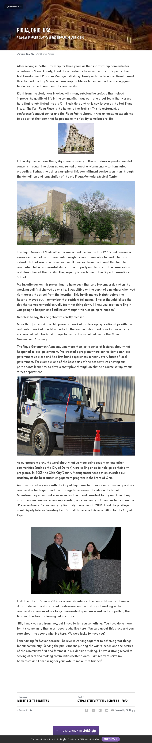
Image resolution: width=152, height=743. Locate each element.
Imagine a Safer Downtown (33, 701)
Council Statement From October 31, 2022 (102, 701)
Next (79, 696)
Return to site (15, 6)
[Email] (106, 710)
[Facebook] (86, 710)
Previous (23, 696)
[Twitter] (93, 710)
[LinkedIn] (100, 710)
